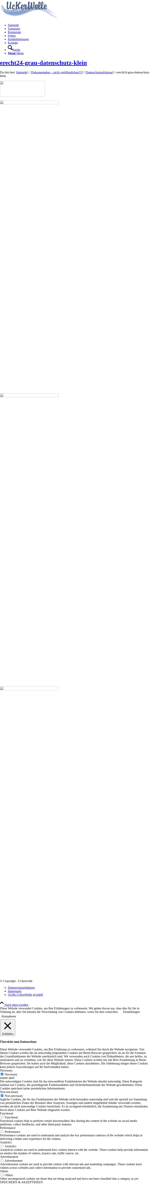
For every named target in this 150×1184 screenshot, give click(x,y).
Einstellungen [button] (131, 1011)
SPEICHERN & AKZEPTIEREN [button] (21, 1182)
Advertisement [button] (9, 1156)
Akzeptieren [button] (8, 1016)
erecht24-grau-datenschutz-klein (43, 62)
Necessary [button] (6, 1070)
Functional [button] (6, 1113)
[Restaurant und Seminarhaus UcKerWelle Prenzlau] (29, 18)
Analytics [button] (6, 1142)
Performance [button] (8, 1128)
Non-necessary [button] (9, 1092)
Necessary (11, 1074)
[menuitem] (79, 25)
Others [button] (4, 1171)
